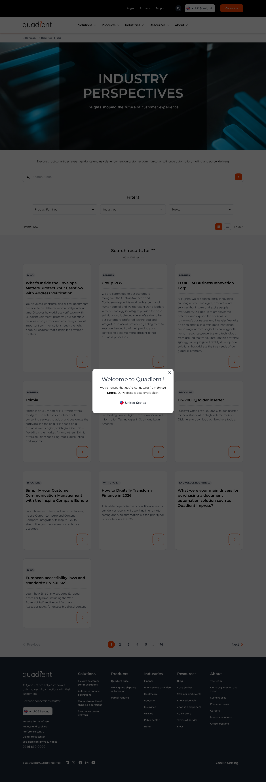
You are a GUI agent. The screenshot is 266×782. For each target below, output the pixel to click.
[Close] (169, 372)
